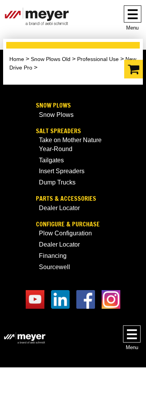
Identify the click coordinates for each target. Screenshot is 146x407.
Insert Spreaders (61, 171)
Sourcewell (54, 267)
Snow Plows (53, 105)
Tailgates (51, 160)
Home (16, 59)
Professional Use (98, 59)
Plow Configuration (65, 233)
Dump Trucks (57, 182)
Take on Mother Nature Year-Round (70, 144)
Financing (53, 255)
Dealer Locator (59, 208)
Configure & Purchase (68, 224)
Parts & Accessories (66, 198)
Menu (132, 28)
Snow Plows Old (50, 59)
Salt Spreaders (58, 131)
